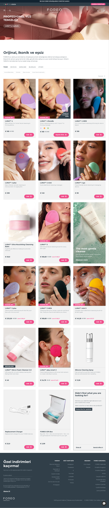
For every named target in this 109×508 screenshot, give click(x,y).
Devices (13, 67)
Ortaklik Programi (100, 467)
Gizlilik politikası (11, 487)
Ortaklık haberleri (100, 470)
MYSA (104, 473)
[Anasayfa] (54, 11)
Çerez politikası (101, 490)
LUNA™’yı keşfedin (12, 26)
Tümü (5, 67)
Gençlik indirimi (101, 476)
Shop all (78, 447)
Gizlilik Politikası (101, 487)
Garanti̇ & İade (55, 474)
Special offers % (98, 447)
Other (40, 67)
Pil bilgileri (56, 485)
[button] (104, 503)
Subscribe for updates (83, 409)
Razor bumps (26, 72)
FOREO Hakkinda (100, 464)
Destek (88, 467)
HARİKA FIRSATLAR (98, 4)
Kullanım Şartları (101, 484)
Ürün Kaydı (87, 464)
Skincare (22, 67)
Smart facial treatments (38, 72)
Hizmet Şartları (20, 487)
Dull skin (18, 72)
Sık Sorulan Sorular (54, 481)
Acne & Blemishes (8, 72)
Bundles (32, 67)
